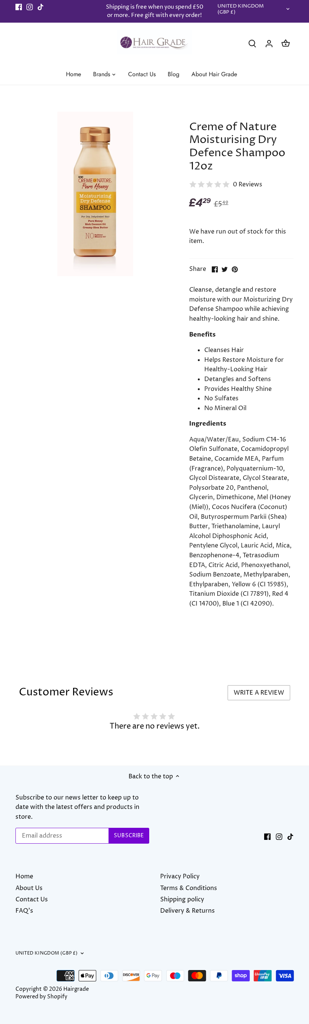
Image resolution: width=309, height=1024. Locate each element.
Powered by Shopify (41, 997)
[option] (95, 194)
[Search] (252, 43)
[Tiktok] (40, 7)
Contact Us (31, 899)
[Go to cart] (285, 43)
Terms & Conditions (188, 888)
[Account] (269, 43)
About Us (29, 888)
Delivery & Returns (187, 911)
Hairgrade (76, 989)
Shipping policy (182, 899)
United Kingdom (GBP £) (240, 9)
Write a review (259, 693)
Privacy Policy (180, 876)
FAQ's (24, 911)
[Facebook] (18, 7)
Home (24, 876)
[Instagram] (29, 7)
